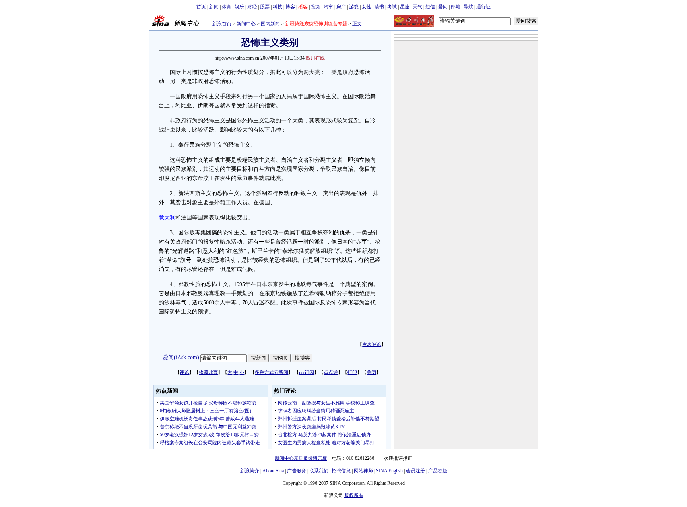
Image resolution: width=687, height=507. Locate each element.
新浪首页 (221, 24)
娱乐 (239, 7)
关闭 (371, 372)
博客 (290, 7)
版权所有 (353, 495)
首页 (201, 7)
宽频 (315, 7)
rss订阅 (306, 372)
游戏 (354, 7)
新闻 (214, 7)
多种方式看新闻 (271, 372)
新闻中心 (246, 24)
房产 (341, 7)
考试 (392, 7)
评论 (184, 372)
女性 (366, 7)
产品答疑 (437, 471)
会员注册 (415, 471)
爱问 (443, 7)
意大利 (167, 218)
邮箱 (455, 7)
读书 (379, 7)
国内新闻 (270, 24)
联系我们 (318, 471)
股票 (265, 7)
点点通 (331, 372)
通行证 (483, 7)
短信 (430, 7)
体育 (226, 7)
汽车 (328, 7)
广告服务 (296, 471)
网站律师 (363, 471)
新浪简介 (249, 471)
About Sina (273, 471)
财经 (252, 7)
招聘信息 (341, 471)
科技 (277, 7)
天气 (417, 7)
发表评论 (371, 344)
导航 (468, 7)
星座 (404, 7)
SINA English (389, 471)
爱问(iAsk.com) (181, 357)
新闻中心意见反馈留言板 (301, 458)
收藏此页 (208, 372)
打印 (352, 372)
